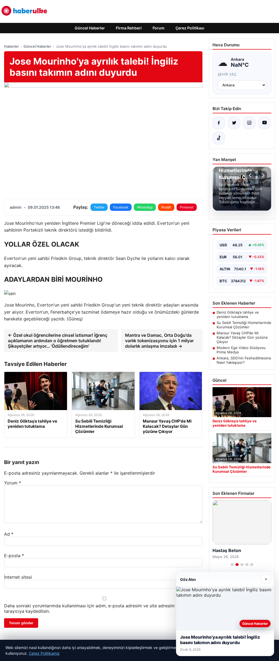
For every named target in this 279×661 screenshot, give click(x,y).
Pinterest (186, 207)
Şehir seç (227, 74)
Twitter (99, 207)
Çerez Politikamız (44, 653)
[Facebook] (219, 123)
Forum (159, 28)
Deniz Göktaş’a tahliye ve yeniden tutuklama (238, 314)
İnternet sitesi (18, 577)
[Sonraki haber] (262, 175)
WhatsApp (145, 207)
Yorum (12, 483)
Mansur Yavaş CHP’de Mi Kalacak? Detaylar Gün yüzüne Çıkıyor (242, 337)
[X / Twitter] (234, 123)
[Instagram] (249, 123)
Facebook (120, 207)
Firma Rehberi (129, 28)
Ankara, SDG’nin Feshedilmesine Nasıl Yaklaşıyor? (244, 360)
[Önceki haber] (251, 175)
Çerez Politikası (189, 28)
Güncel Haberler (90, 28)
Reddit (166, 207)
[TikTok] (219, 138)
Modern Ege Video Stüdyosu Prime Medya (241, 349)
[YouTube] (264, 123)
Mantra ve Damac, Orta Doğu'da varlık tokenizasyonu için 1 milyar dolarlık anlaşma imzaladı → (159, 340)
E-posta (14, 555)
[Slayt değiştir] (232, 564)
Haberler (11, 46)
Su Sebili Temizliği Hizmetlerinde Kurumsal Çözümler (244, 324)
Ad (8, 534)
